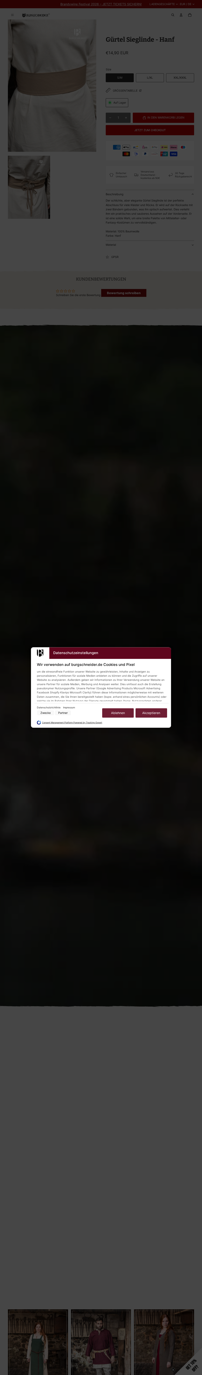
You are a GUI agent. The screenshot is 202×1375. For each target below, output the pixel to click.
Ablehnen (118, 713)
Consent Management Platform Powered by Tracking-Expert (72, 722)
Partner (63, 713)
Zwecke (45, 713)
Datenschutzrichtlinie (49, 707)
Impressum (69, 707)
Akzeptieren (151, 713)
